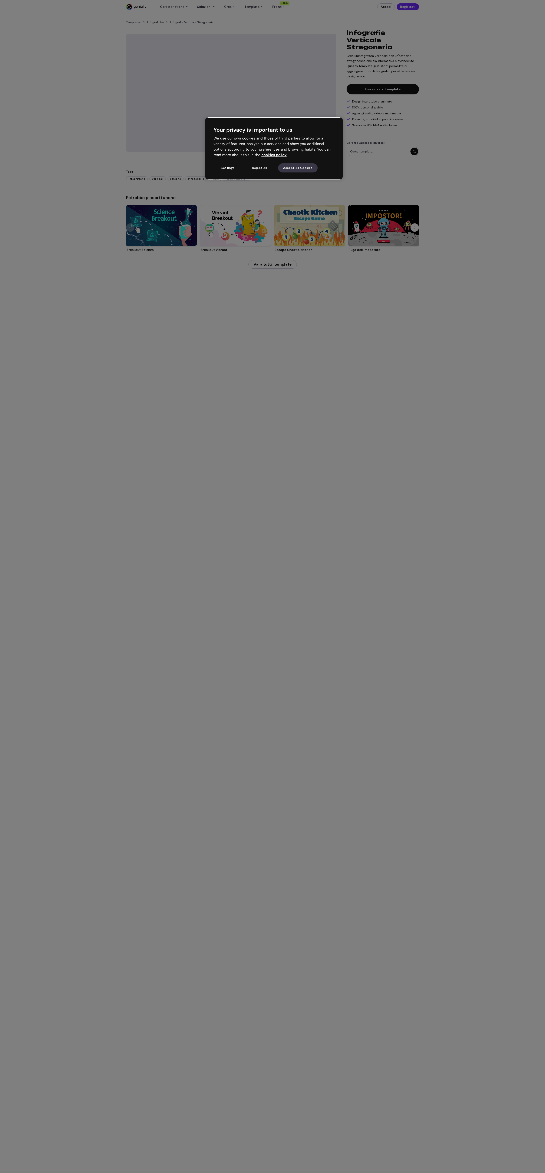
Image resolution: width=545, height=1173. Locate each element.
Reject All (259, 167)
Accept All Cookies (298, 167)
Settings (228, 167)
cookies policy (274, 154)
